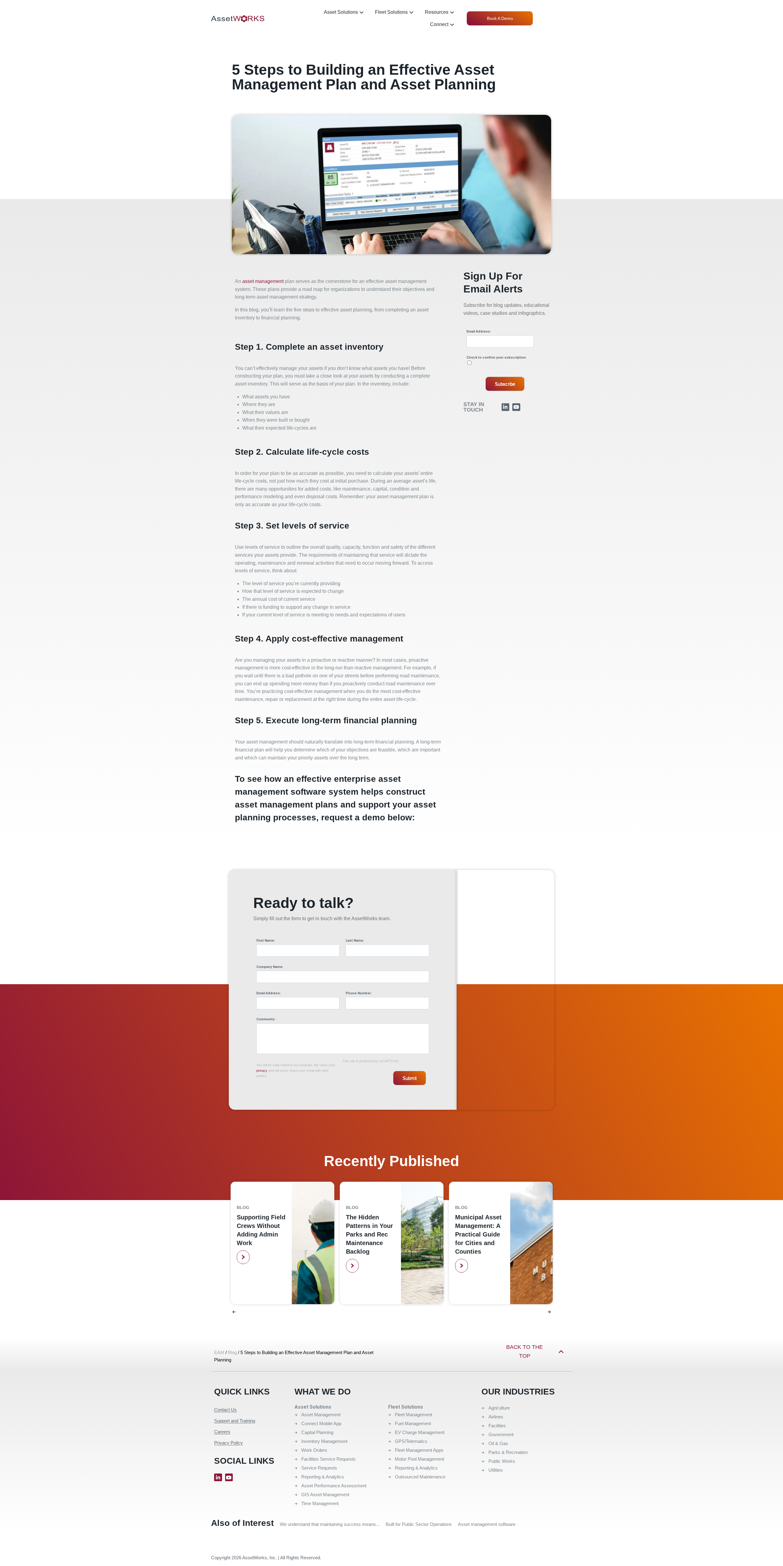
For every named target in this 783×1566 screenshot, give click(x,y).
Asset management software (486, 1524)
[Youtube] (516, 407)
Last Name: (355, 941)
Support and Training (234, 1420)
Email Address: (478, 331)
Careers (222, 1431)
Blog (243, 1207)
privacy (261, 1070)
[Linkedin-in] (506, 407)
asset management (263, 281)
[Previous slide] (234, 1312)
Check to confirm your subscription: (496, 358)
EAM (219, 1352)
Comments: (266, 1019)
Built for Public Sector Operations (419, 1524)
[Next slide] (549, 1312)
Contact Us (225, 1409)
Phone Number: (359, 993)
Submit (410, 1078)
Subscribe (505, 383)
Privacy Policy (228, 1442)
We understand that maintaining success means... (330, 1524)
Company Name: (269, 967)
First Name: (265, 941)
